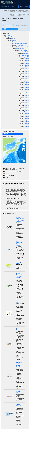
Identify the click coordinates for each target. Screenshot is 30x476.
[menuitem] (5, 6)
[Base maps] (23, 149)
